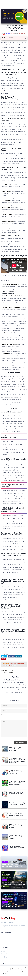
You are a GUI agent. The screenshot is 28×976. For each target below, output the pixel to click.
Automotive (4, 941)
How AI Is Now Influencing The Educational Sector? (17, 803)
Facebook (11, 656)
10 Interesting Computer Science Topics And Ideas (16, 792)
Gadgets (5, 861)
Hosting (3, 943)
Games (3, 939)
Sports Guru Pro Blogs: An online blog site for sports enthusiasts (17, 782)
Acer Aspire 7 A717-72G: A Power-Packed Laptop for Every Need (13, 884)
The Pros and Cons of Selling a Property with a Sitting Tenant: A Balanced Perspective (17, 760)
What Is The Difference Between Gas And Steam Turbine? (16, 836)
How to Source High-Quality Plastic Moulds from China (16, 749)
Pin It (3, 658)
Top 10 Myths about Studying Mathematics (16, 814)
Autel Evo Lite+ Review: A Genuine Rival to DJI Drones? (12, 865)
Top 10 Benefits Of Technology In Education (16, 846)
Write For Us (4, 958)
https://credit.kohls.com (8, 293)
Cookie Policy (6, 974)
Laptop (4, 880)
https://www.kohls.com (8, 291)
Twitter (4, 656)
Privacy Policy (4, 956)
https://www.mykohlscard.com (11, 110)
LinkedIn (18, 656)
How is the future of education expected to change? (16, 826)
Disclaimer (4, 952)
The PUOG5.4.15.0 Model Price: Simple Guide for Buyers (13, 906)
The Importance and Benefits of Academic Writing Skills (15, 772)
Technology (4, 922)
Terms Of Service (5, 954)
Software (10, 922)
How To (12, 33)
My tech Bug (10, 927)
